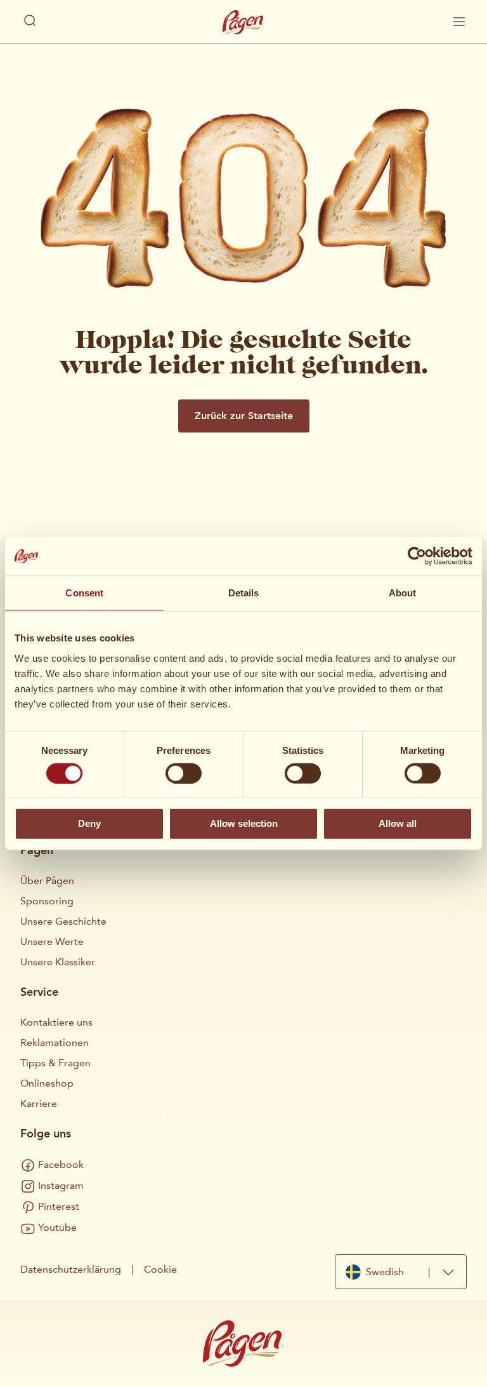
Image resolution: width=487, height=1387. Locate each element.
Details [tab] (243, 592)
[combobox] (401, 1271)
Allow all (398, 823)
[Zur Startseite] (243, 22)
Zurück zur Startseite (244, 416)
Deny (89, 823)
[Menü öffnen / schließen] (459, 21)
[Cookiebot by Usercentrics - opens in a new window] (416, 556)
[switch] (184, 773)
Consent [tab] (84, 592)
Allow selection (244, 823)
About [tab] (403, 592)
